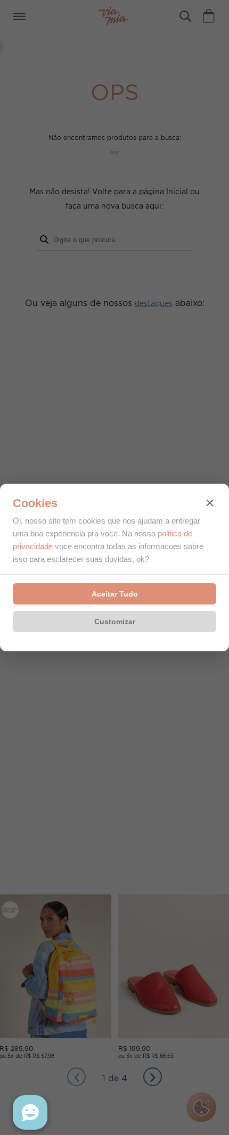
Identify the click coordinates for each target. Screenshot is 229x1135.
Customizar (114, 621)
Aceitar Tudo (115, 594)
